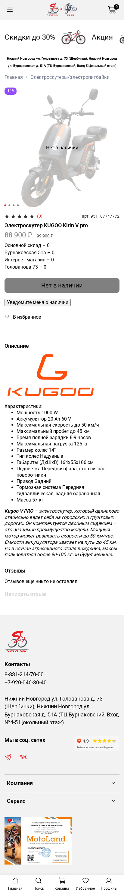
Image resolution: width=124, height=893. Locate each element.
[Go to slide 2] (9, 205)
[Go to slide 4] (18, 205)
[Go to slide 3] (13, 205)
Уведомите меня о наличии (37, 302)
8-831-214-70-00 (24, 674)
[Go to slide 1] (5, 205)
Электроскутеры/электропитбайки (70, 77)
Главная (14, 77)
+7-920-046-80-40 (26, 683)
